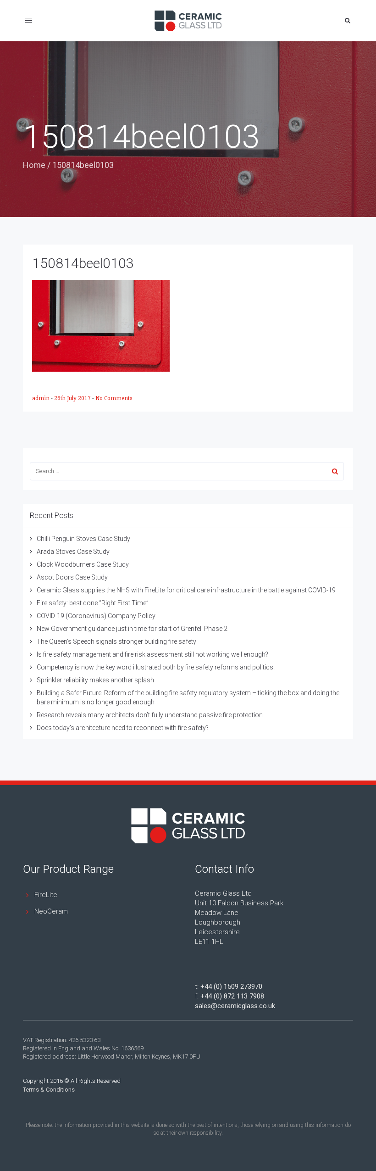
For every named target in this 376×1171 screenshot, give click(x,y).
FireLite (45, 895)
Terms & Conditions (49, 1089)
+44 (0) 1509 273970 (231, 986)
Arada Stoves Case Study (73, 551)
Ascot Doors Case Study (72, 577)
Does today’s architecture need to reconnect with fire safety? (123, 727)
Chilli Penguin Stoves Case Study (83, 538)
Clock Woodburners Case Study (83, 564)
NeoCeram (51, 911)
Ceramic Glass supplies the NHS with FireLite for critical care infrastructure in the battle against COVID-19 (186, 590)
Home (34, 165)
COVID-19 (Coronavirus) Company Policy (96, 615)
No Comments (113, 398)
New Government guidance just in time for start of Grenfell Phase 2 (132, 628)
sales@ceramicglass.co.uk (235, 1006)
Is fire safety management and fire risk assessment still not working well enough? (152, 654)
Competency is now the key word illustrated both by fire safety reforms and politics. (156, 667)
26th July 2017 (73, 398)
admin (41, 398)
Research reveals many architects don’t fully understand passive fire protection (150, 715)
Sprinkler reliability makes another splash (95, 680)
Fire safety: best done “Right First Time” (93, 603)
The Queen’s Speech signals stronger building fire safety (116, 641)
